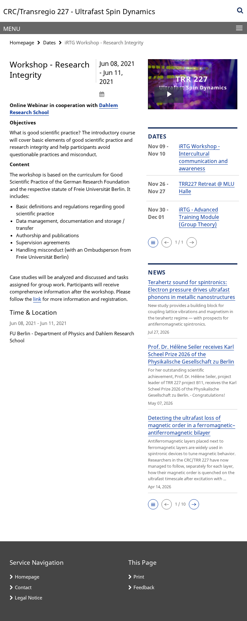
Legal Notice (28, 597)
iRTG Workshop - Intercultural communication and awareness (203, 157)
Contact (23, 587)
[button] (153, 242)
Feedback (143, 587)
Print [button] (138, 576)
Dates (49, 42)
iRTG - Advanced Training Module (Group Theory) (199, 217)
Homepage (22, 42)
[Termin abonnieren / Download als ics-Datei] (119, 93)
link (37, 299)
